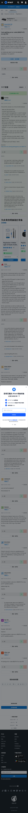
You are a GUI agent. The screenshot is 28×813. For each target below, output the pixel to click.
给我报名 (14, 414)
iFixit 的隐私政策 (13, 420)
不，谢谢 (14, 424)
